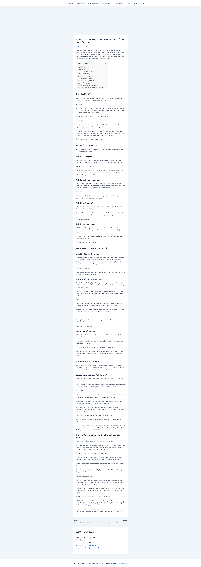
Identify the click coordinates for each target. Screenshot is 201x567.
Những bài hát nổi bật (85, 82)
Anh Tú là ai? (81, 66)
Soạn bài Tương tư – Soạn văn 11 (93, 540)
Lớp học (70, 3)
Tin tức (128, 3)
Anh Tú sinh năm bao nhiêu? (87, 71)
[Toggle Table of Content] (105, 63)
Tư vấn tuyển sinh (118, 3)
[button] (73, 3)
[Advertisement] (100, 18)
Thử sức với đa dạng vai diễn (87, 80)
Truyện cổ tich (106, 3)
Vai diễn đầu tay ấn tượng (86, 78)
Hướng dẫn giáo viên (93, 3)
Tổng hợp (143, 3)
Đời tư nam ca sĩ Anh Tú (84, 83)
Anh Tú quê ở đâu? (84, 73)
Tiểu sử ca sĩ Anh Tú (83, 68)
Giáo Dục (135, 3)
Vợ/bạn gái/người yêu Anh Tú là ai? (88, 85)
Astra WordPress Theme (120, 563)
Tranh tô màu (81, 3)
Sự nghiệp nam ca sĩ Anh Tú (85, 76)
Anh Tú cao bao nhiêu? (86, 75)
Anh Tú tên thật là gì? (85, 69)
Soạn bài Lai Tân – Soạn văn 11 (80, 540)
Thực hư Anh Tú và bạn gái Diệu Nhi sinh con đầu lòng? (94, 87)
